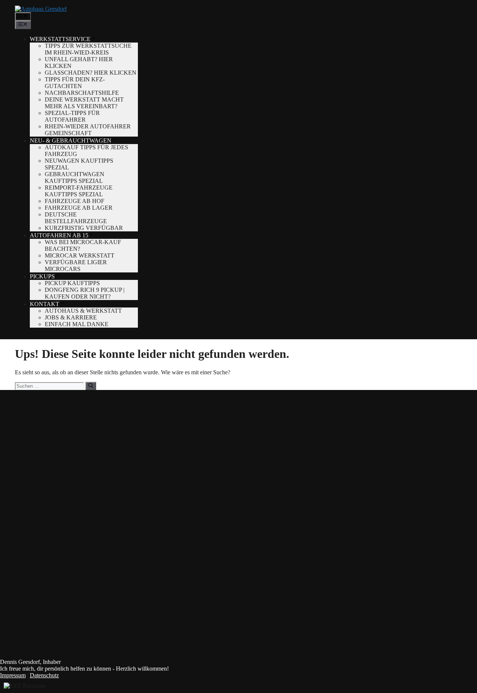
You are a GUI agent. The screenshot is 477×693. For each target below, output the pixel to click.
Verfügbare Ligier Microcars (76, 265)
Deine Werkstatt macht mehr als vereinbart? (84, 102)
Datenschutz (44, 675)
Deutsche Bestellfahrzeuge (76, 217)
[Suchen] (90, 386)
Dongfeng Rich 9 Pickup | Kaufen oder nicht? (84, 293)
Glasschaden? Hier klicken (90, 72)
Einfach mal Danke (76, 324)
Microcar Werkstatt (79, 255)
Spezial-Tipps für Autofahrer (72, 116)
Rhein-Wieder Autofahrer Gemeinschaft (88, 129)
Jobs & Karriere (71, 317)
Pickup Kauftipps (72, 283)
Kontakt (44, 304)
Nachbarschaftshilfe (82, 93)
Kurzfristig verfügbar (84, 228)
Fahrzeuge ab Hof (74, 201)
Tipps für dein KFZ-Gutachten (75, 82)
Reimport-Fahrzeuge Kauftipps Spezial (79, 190)
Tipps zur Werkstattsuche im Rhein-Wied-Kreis (88, 49)
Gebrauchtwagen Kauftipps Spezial (74, 177)
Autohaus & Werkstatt (83, 311)
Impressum (13, 675)
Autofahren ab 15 (59, 235)
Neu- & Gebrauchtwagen (70, 140)
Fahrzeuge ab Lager (79, 208)
